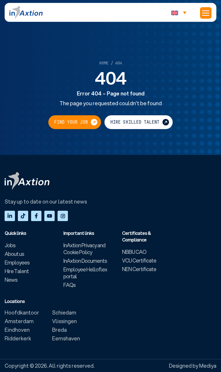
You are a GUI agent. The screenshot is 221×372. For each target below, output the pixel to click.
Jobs (10, 245)
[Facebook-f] (36, 216)
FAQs (69, 285)
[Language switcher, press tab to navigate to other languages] (180, 12)
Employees (17, 262)
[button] (206, 13)
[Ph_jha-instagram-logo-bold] (63, 216)
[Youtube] (49, 216)
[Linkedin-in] (10, 216)
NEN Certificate (139, 269)
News (11, 279)
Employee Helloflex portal (85, 273)
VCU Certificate (139, 260)
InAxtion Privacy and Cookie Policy (84, 248)
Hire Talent (17, 271)
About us (14, 254)
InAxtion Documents (85, 260)
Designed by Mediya (192, 365)
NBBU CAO (134, 252)
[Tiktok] (23, 216)
